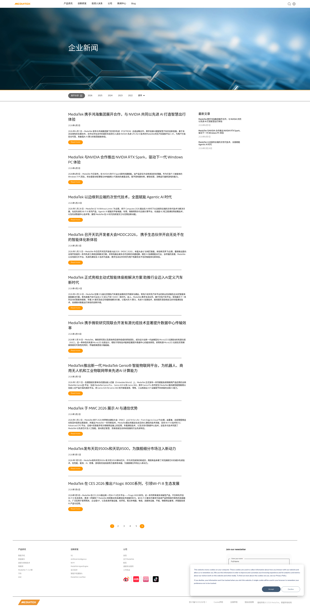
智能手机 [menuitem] (21, 556)
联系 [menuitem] (125, 563)
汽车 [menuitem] (20, 574)
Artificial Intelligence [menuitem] (79, 559)
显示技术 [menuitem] (74, 570)
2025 (100, 96)
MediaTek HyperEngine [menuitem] (79, 566)
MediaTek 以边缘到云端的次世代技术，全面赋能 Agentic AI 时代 (120, 197)
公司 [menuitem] (110, 4)
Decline (291, 589)
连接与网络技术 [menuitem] (24, 563)
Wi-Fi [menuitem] (73, 563)
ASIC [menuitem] (20, 577)
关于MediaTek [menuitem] (128, 559)
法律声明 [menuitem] (233, 602)
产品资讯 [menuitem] (68, 4)
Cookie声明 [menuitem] (218, 602)
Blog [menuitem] (133, 4)
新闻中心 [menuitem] (121, 4)
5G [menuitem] (72, 556)
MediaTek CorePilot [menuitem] (78, 577)
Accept (271, 589)
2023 (120, 96)
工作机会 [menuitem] (126, 570)
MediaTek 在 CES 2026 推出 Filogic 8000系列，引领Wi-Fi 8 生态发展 (123, 484)
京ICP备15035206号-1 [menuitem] (197, 602)
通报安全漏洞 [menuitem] (128, 566)
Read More (75, 142)
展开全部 (75, 96)
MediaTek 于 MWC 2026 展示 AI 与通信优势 (103, 408)
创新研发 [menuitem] (82, 4)
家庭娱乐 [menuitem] (21, 559)
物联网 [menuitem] (20, 566)
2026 (90, 96)
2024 (110, 96)
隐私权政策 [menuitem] (249, 602)
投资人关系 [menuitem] (97, 4)
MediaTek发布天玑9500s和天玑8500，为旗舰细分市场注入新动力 (122, 449)
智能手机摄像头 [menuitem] (77, 574)
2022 (130, 96)
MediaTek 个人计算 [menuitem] (25, 570)
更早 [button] (140, 96)
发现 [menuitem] (125, 556)
